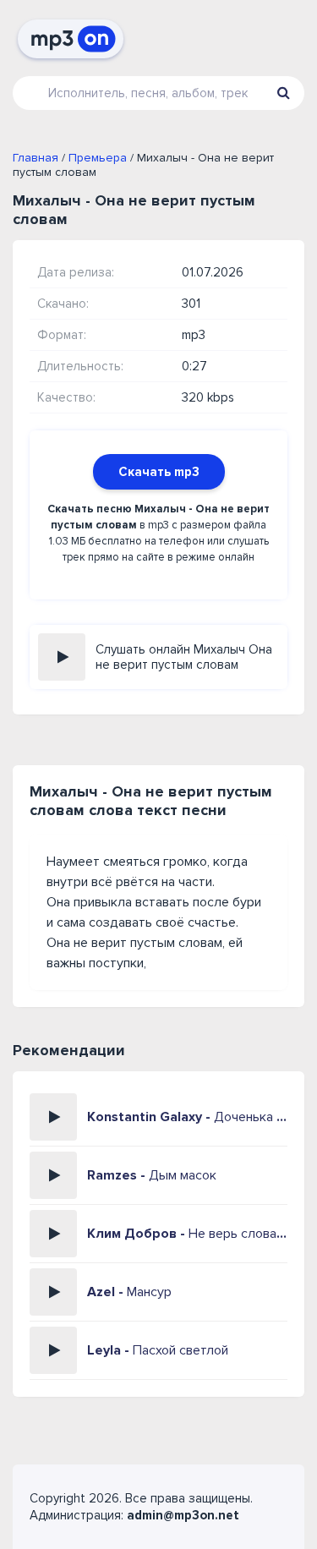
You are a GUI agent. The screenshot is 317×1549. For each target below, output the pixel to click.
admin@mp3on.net (183, 1515)
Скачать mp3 (158, 471)
